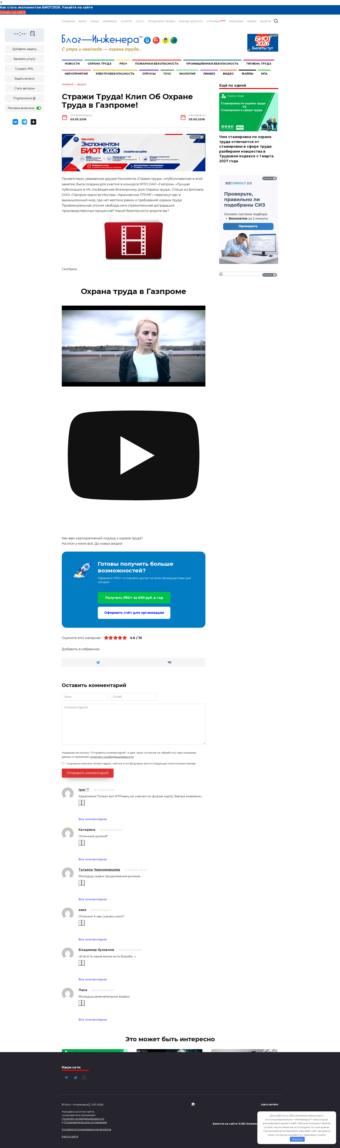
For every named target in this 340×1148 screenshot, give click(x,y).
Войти (266, 21)
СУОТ (140, 21)
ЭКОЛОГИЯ (187, 73)
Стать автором (24, 88)
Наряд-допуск (191, 21)
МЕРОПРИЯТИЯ (76, 73)
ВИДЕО (228, 73)
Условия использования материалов (86, 1129)
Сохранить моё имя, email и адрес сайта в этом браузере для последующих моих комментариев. (131, 763)
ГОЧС (167, 73)
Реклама (236, 21)
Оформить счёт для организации (134, 613)
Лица (95, 21)
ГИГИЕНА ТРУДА (258, 63)
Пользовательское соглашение (85, 1122)
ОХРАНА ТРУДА (100, 63)
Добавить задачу (24, 49)
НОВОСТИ (72, 63)
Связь (252, 21)
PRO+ (123, 63)
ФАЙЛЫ (247, 73)
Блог (83, 21)
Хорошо (297, 1139)
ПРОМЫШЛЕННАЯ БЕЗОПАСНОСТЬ (212, 63)
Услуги (126, 21)
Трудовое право (161, 21)
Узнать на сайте (13, 12)
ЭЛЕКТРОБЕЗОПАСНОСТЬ (115, 73)
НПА (264, 73)
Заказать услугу (24, 59)
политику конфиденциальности (112, 756)
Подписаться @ (24, 98)
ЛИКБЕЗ (209, 73)
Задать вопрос (24, 78)
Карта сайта (70, 1136)
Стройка (216, 21)
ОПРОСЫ (149, 73)
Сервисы (110, 21)
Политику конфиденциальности (83, 1118)
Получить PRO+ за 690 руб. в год (134, 598)
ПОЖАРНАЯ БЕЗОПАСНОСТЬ (156, 63)
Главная (68, 21)
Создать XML (24, 68)
